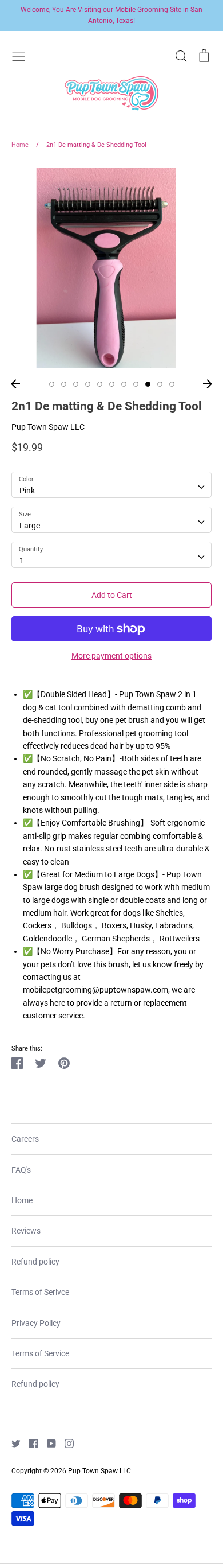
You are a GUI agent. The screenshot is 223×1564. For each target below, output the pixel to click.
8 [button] (135, 384)
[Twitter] (12, 1443)
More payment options (111, 655)
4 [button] (87, 384)
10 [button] (159, 384)
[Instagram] (65, 1443)
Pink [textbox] (27, 490)
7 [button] (123, 384)
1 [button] (51, 384)
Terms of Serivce (40, 1292)
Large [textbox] (29, 525)
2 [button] (63, 384)
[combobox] (111, 485)
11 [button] (171, 384)
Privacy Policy (36, 1323)
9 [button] (147, 384)
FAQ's (21, 1169)
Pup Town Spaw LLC (48, 426)
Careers (25, 1138)
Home (22, 1200)
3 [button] (75, 384)
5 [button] (99, 384)
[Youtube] (47, 1443)
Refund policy (35, 1261)
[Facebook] (29, 1443)
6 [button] (111, 384)
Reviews (26, 1230)
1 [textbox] (21, 560)
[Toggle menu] (18, 55)
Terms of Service (40, 1353)
